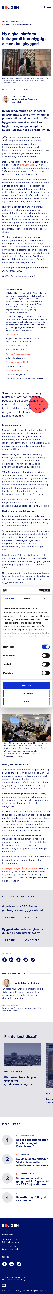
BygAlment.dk (27, 165)
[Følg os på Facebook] (4, 1263)
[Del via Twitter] (18, 959)
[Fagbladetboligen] (14, 7)
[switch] (46, 655)
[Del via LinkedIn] (11, 959)
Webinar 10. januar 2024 (17, 362)
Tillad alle (26, 685)
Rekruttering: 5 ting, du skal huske (31, 1199)
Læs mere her (12, 334)
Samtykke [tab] (9, 598)
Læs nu (10, 917)
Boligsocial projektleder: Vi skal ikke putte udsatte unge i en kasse (32, 1162)
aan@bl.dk (16, 102)
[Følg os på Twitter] (19, 1263)
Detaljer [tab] (26, 598)
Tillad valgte (27, 693)
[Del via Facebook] (4, 959)
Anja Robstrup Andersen (25, 99)
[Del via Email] (25, 959)
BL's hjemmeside (22, 1291)
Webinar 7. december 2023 (18, 354)
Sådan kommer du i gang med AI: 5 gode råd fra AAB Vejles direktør (32, 1181)
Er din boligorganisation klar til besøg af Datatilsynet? (32, 1143)
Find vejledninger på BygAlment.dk (20, 868)
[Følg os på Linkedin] (11, 1263)
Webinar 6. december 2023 (18, 345)
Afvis (26, 701)
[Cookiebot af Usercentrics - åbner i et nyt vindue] (38, 590)
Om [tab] (43, 598)
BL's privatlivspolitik (38, 1291)
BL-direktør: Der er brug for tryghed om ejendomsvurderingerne (20, 1081)
